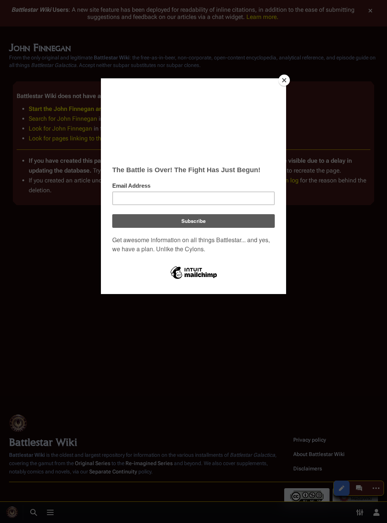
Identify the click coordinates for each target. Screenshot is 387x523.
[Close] (284, 80)
